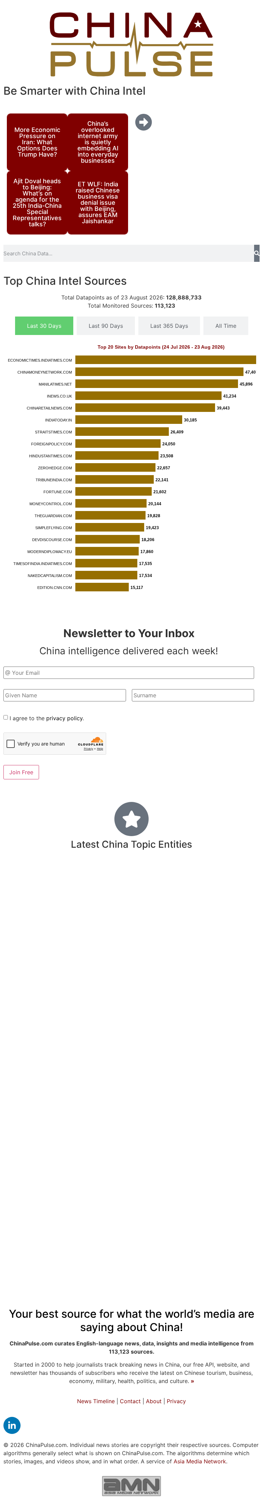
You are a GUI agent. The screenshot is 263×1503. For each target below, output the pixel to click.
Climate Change (66, 984)
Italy (65, 1031)
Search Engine (207, 1065)
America (190, 878)
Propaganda (162, 998)
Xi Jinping (242, 1253)
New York (176, 1234)
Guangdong (205, 984)
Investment (44, 953)
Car (11, 1015)
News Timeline (96, 1401)
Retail (118, 1065)
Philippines (229, 879)
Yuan (135, 1137)
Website (27, 915)
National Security (170, 1199)
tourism (245, 1015)
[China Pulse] (131, 44)
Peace (37, 1182)
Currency (136, 1090)
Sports (134, 1215)
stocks (236, 954)
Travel (227, 934)
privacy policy (64, 718)
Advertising (44, 1162)
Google (215, 1137)
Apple (14, 1183)
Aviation (217, 1014)
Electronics (95, 1113)
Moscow (87, 1031)
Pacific (126, 915)
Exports (54, 998)
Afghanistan (135, 954)
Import (83, 998)
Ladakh (243, 1031)
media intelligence (127, 983)
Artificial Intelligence (191, 1254)
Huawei (63, 1199)
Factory (89, 1199)
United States (46, 897)
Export (98, 899)
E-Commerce (51, 1216)
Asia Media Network (200, 1461)
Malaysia (216, 998)
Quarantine (131, 1183)
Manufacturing (134, 1030)
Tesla (51, 916)
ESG (166, 970)
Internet (23, 983)
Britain (169, 1090)
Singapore (187, 1113)
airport (108, 1216)
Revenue (243, 1215)
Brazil (28, 1015)
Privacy (176, 1401)
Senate (85, 1216)
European (77, 1014)
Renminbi (145, 1065)
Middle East (183, 1137)
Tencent (214, 1215)
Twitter (147, 1162)
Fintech (102, 1090)
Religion (241, 984)
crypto (175, 1162)
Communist (232, 898)
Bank (95, 878)
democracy (208, 1162)
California (185, 1014)
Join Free (21, 772)
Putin (107, 1015)
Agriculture (218, 915)
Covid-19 (51, 1087)
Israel (26, 1235)
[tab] (44, 326)
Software (110, 935)
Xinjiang (210, 954)
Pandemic (64, 1233)
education (220, 1233)
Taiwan (192, 898)
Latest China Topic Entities (131, 844)
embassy (158, 898)
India (158, 877)
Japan (107, 1233)
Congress (140, 1234)
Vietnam (74, 916)
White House (94, 954)
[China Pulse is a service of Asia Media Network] (131, 1486)
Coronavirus (125, 1252)
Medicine (50, 1111)
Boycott (43, 1045)
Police (237, 1090)
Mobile (172, 984)
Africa (100, 915)
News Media (30, 1253)
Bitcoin (151, 1046)
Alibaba (244, 999)
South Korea (118, 998)
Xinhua (67, 1137)
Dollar (152, 915)
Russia (244, 1161)
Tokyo (135, 935)
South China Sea (229, 1199)
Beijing (29, 1134)
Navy (48, 1015)
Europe (126, 898)
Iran (244, 915)
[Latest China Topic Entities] (131, 819)
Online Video (229, 970)
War (13, 1161)
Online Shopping (141, 1113)
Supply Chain (82, 1046)
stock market (208, 1031)
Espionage (119, 1199)
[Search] (257, 253)
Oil (219, 1090)
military (86, 1063)
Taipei (60, 1183)
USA (154, 1137)
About (154, 1401)
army (176, 1030)
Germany (190, 969)
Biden (16, 1214)
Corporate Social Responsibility (213, 1046)
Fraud (172, 1065)
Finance (103, 1136)
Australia (126, 878)
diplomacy (29, 1198)
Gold (193, 999)
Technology (59, 933)
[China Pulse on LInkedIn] (12, 1425)
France (99, 1182)
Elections (140, 969)
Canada (198, 1090)
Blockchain (176, 953)
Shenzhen (122, 1046)
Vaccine (244, 1137)
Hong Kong (229, 1181)
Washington (32, 1030)
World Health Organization (54, 970)
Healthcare (142, 1014)
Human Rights (175, 1182)
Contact (130, 1401)
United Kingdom (180, 934)
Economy (99, 1159)
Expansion (75, 1253)
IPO (78, 1183)
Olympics (22, 998)
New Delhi (223, 1113)
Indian (110, 969)
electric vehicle (174, 1215)
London (15, 1046)
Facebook (181, 915)
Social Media (48, 877)
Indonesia (47, 1065)
